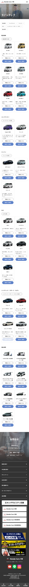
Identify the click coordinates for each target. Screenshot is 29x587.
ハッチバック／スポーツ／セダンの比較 (11, 294)
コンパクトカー (12, 23)
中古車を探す (5, 469)
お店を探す (4, 480)
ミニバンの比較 (6, 155)
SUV (3, 26)
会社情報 (4, 496)
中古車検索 (25, 585)
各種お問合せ (14, 445)
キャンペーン (5, 474)
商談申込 (18, 585)
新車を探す (4, 464)
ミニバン (20, 23)
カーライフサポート (7, 490)
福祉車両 (4, 29)
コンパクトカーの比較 (7, 120)
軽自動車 (4, 23)
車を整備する (5, 485)
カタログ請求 (10, 585)
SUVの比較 (5, 214)
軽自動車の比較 (6, 39)
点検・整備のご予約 (14, 452)
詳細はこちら (7, 58)
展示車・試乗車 (8, 61)
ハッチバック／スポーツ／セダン (13, 26)
